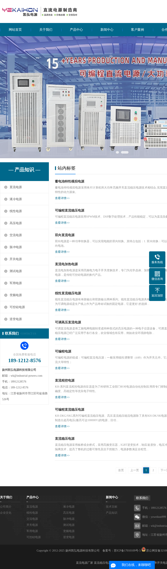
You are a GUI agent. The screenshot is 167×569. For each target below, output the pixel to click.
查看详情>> (62, 198)
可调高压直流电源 (68, 322)
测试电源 (16, 271)
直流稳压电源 (65, 438)
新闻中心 (106, 29)
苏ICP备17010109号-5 (127, 550)
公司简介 (5, 506)
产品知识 (111, 512)
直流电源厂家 (84, 562)
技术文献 (111, 506)
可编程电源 (63, 351)
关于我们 (45, 29)
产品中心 (76, 29)
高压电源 (16, 223)
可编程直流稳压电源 (69, 409)
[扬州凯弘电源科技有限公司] (38, 11)
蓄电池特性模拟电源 (69, 181)
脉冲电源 (16, 247)
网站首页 (15, 29)
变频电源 (16, 295)
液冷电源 (16, 199)
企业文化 (5, 512)
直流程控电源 (65, 380)
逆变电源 (16, 319)
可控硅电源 (17, 307)
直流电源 (16, 187)
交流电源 (16, 235)
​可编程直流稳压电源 (69, 210)
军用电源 (16, 283)
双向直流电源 (65, 235)
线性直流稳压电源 (68, 293)
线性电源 (16, 211)
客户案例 (137, 29)
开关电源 (16, 259)
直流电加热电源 (66, 264)
